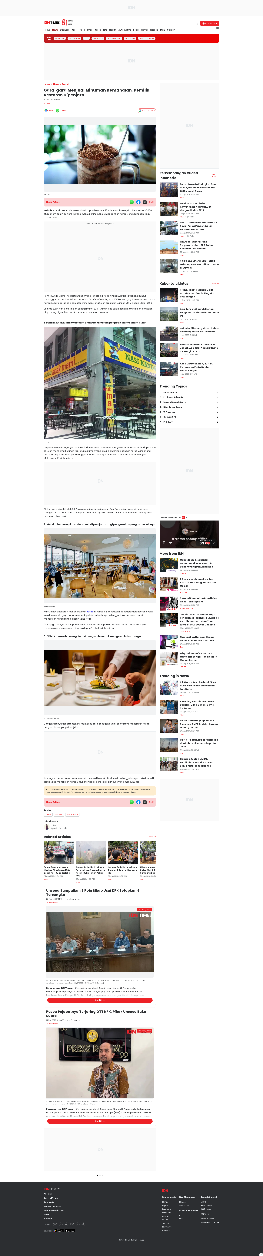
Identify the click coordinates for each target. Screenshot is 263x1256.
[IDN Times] (58, 22)
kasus (90, 611)
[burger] (217, 28)
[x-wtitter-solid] (145, 202)
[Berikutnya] (156, 986)
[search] (196, 23)
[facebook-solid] (138, 202)
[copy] (151, 202)
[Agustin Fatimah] (47, 827)
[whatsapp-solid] (132, 202)
